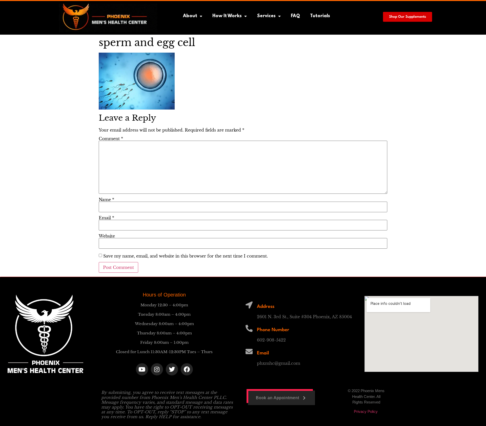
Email (106, 218)
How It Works (227, 16)
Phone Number (273, 330)
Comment (111, 139)
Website (107, 236)
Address (265, 306)
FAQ (295, 16)
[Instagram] (157, 369)
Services (266, 16)
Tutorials (320, 16)
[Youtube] (142, 369)
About (190, 16)
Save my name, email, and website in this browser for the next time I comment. (185, 256)
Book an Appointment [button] (277, 398)
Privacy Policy (366, 411)
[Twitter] (172, 369)
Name (106, 200)
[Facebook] (187, 369)
